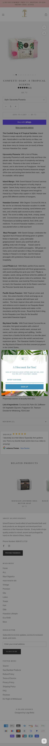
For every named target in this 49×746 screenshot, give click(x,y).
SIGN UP (24, 386)
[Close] (45, 353)
